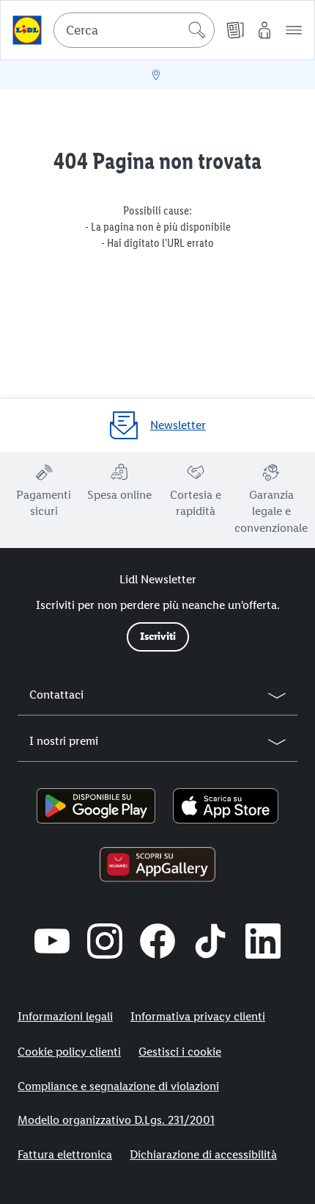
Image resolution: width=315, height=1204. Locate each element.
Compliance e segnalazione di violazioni (118, 1086)
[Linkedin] (263, 941)
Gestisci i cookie (179, 1052)
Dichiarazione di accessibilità (203, 1154)
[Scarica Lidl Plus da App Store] (225, 805)
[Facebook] (157, 941)
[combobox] (134, 30)
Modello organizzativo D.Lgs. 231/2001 (116, 1120)
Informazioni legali (65, 1016)
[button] (294, 30)
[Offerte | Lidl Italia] (27, 30)
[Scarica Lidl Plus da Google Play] (96, 805)
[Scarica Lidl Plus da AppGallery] (158, 864)
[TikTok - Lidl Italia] (210, 941)
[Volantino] (235, 30)
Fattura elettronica (65, 1154)
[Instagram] (104, 941)
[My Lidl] (264, 30)
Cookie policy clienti (69, 1052)
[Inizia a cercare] (197, 30)
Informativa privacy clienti (197, 1016)
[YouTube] (52, 941)
